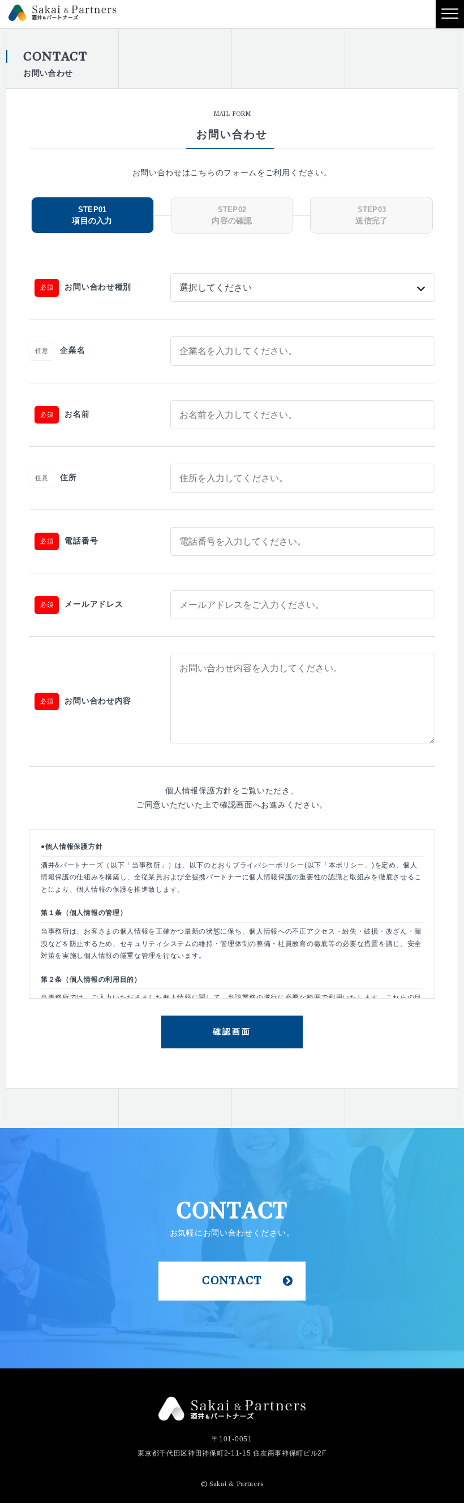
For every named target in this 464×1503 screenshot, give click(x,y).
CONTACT (232, 1280)
